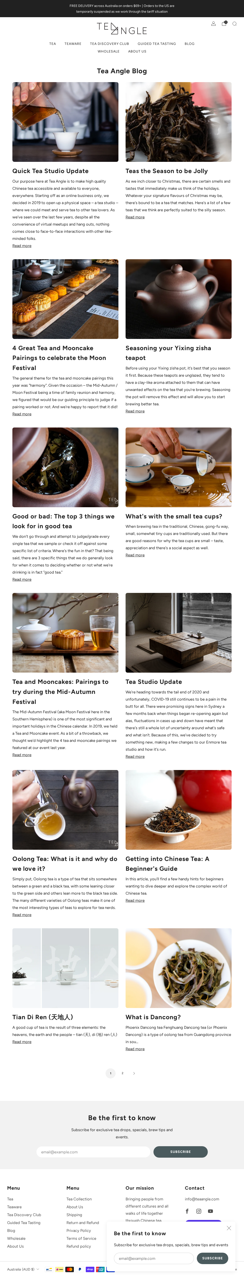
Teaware (73, 44)
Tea (52, 44)
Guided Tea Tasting (157, 44)
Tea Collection (79, 1199)
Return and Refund (82, 1222)
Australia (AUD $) (20, 1269)
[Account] (213, 23)
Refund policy (78, 1246)
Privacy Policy (78, 1230)
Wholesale (109, 51)
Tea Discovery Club (109, 44)
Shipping (74, 1214)
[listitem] (122, 8)
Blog (190, 44)
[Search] (234, 23)
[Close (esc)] (229, 1228)
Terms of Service (81, 1238)
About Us (137, 51)
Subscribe (212, 1258)
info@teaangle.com (202, 1199)
